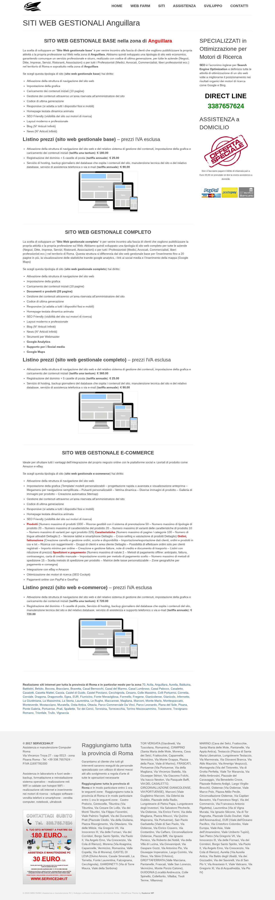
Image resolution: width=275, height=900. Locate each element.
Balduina (184, 684)
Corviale (28, 696)
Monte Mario (154, 700)
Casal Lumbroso (138, 688)
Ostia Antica (78, 704)
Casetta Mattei (44, 692)
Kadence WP (148, 893)
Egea (67, 696)
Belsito (39, 688)
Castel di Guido (75, 692)
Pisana (182, 704)
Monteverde (30, 704)
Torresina (101, 708)
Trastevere (165, 708)
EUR (76, 696)
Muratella (63, 704)
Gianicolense (153, 696)
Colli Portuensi (167, 692)
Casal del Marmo (116, 688)
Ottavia (92, 704)
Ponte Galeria (31, 708)
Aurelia (173, 684)
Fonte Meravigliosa (106, 696)
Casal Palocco (160, 688)
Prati (59, 708)
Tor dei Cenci (85, 708)
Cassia (60, 692)
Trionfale (40, 712)
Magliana (126, 700)
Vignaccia (63, 712)
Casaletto (177, 688)
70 (143, 684)
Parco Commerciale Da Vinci (116, 704)
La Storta (68, 700)
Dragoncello (55, 696)
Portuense (48, 708)
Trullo (51, 712)
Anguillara (161, 684)
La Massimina (51, 700)
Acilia (150, 684)
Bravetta (75, 688)
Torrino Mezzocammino (141, 708)
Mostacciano (48, 704)
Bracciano (62, 688)
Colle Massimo (147, 692)
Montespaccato (173, 700)
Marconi (139, 700)
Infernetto (183, 696)
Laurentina (82, 700)
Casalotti (28, 692)
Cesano (131, 692)
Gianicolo (169, 696)
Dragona (40, 696)
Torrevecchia (117, 708)
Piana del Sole (167, 704)
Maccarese (112, 700)
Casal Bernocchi (93, 688)
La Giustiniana (32, 700)
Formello (125, 696)
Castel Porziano (97, 692)
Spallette (69, 708)
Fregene (138, 696)
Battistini (28, 688)
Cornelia (183, 692)
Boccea (50, 688)
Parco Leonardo (146, 704)
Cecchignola (116, 692)
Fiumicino (86, 696)
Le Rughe (97, 700)
